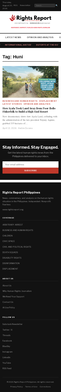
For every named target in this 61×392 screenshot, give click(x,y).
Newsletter (25, 5)
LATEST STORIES (12, 104)
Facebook (7, 341)
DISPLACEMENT (48, 101)
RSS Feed (7, 368)
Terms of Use (31, 387)
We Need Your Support (13, 296)
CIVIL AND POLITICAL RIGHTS (17, 247)
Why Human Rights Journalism (17, 291)
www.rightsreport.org (13, 209)
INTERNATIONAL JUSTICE (18, 45)
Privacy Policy (16, 387)
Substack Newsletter (13, 324)
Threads (6, 335)
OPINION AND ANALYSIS (40, 37)
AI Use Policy (9, 307)
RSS (16, 5)
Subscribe (30, 171)
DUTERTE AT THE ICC (47, 45)
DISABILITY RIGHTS (12, 258)
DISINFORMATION (11, 263)
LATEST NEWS (13, 37)
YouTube (7, 363)
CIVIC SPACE (9, 241)
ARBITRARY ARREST (13, 225)
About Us (7, 285)
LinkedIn (6, 357)
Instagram (8, 352)
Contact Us (8, 302)
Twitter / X (7, 330)
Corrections (45, 387)
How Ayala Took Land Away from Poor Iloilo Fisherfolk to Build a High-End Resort (29, 109)
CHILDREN (8, 236)
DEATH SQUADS (10, 252)
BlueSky (6, 346)
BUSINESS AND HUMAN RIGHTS (20, 101)
